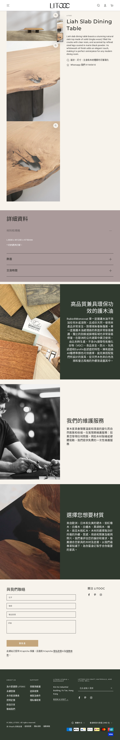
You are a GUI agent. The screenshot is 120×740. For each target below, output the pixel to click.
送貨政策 (34, 691)
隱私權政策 (35, 700)
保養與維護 (35, 686)
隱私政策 (57, 651)
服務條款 (46, 726)
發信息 (22, 643)
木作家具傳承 (13, 696)
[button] (98, 5)
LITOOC (69, 15)
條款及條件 (35, 696)
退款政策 (28, 726)
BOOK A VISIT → (60, 699)
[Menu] (8, 5)
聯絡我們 (11, 709)
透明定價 (11, 700)
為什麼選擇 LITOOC (16, 686)
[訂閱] (111, 688)
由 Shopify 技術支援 (14, 727)
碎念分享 (11, 704)
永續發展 (11, 691)
